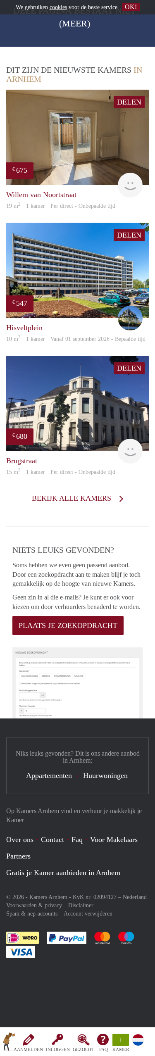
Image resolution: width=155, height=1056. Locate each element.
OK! (131, 6)
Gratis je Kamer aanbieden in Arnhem (63, 872)
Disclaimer (80, 905)
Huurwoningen (105, 775)
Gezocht (83, 1049)
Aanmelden (28, 1049)
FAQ (103, 1049)
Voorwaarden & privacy (34, 905)
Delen (129, 102)
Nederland (135, 897)
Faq (77, 839)
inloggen (58, 1049)
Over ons (19, 839)
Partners (18, 856)
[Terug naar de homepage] (9, 1043)
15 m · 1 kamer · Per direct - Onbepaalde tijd (60, 472)
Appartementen (49, 775)
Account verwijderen (88, 914)
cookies (58, 7)
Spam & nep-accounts (31, 914)
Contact (52, 839)
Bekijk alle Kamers (72, 498)
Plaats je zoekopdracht (68, 625)
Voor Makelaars (114, 839)
